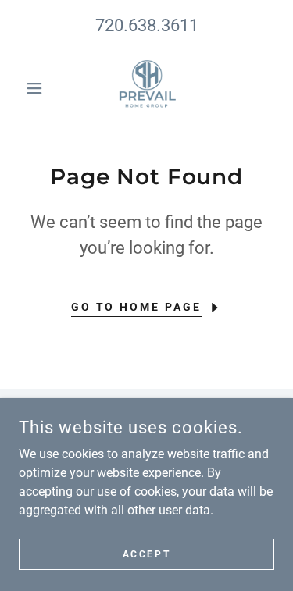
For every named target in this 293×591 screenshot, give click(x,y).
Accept (146, 553)
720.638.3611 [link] (146, 25)
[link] (147, 88)
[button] (38, 88)
